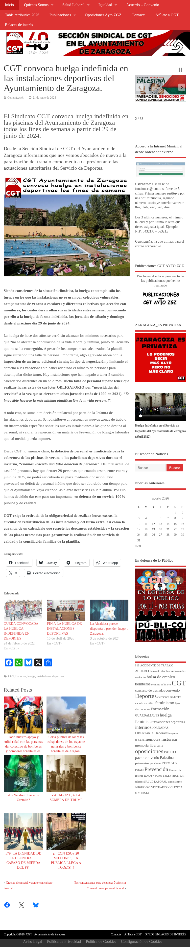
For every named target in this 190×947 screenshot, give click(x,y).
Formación (160, 709)
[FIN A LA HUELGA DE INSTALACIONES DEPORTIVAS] (66, 610)
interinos (143, 727)
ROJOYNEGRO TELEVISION (161, 775)
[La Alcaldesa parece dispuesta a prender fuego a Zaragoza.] (109, 610)
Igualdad (105, 5)
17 (138, 529)
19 (153, 529)
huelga (31, 676)
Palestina (167, 757)
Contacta (138, 15)
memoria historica (160, 739)
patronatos (142, 763)
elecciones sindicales (169, 697)
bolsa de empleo (161, 677)
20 (160, 529)
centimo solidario (161, 684)
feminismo (164, 702)
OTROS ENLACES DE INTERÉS (165, 934)
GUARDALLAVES (147, 715)
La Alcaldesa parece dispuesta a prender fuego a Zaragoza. (109, 628)
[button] (139, 87)
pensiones (156, 763)
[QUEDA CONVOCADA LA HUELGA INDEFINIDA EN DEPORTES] (23, 610)
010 (137, 665)
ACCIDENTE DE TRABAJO (156, 665)
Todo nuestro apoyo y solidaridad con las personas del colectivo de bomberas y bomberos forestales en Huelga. (23, 746)
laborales (162, 733)
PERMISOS (169, 763)
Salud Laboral (73, 5)
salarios (139, 781)
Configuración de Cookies (141, 941)
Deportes (20, 676)
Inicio (9, 5)
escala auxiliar (144, 703)
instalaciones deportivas (50, 676)
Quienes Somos (36, 5)
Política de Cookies (101, 941)
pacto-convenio (147, 757)
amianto (155, 671)
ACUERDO (142, 671)
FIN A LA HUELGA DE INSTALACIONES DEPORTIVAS (64, 628)
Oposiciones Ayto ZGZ (103, 15)
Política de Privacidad (64, 941)
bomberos (142, 684)
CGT (11, 676)
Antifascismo (169, 671)
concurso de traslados (150, 690)
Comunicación (15, 97)
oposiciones (149, 751)
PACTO (170, 752)
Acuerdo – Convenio (142, 5)
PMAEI (139, 770)
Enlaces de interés (19, 25)
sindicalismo (175, 781)
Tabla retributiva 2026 (22, 15)
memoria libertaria (149, 745)
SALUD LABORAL (155, 781)
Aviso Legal (32, 941)
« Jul (138, 546)
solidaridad (142, 787)
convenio (173, 690)
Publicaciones (60, 15)
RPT (182, 775)
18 (145, 529)
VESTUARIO (159, 787)
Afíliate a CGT (167, 15)
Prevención (156, 769)
